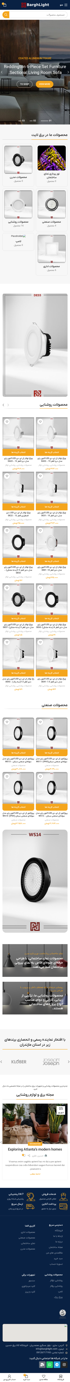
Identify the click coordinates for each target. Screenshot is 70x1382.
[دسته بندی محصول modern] (18, 165)
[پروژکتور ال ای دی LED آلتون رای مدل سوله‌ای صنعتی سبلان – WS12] (52, 788)
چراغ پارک (58, 1297)
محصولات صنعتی (52, 765)
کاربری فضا (30, 1225)
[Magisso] (18, 1062)
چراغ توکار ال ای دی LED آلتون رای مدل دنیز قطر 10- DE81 (51, 569)
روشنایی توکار (43, 465)
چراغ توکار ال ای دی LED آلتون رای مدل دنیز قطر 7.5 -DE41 (51, 680)
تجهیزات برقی (28, 1274)
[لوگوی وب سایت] (35, 4)
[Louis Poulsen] (51, 1062)
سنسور (31, 1280)
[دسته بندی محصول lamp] (18, 242)
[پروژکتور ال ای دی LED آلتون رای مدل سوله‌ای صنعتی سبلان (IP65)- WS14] (18, 788)
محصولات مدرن (27, 1248)
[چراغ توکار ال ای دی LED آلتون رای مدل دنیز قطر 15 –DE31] (52, 487)
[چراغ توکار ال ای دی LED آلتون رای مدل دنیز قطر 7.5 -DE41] (52, 654)
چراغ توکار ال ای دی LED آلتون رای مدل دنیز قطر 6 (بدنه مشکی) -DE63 (51, 626)
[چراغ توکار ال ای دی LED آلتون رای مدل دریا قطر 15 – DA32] (52, 433)
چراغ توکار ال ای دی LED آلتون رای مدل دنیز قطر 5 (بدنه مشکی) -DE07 (18, 626)
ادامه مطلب (35, 1174)
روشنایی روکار (56, 1286)
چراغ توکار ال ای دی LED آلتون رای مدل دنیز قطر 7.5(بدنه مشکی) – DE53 (18, 570)
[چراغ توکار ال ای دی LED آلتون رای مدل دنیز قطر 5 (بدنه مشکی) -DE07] (18, 599)
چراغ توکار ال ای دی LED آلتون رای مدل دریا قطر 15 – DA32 (51, 460)
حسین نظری (37, 1155)
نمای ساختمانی (28, 1243)
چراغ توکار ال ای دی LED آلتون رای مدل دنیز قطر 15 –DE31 (51, 514)
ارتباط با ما (58, 1236)
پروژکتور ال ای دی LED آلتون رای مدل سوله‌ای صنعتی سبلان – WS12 (52, 815)
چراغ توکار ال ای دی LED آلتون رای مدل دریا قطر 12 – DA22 (18, 460)
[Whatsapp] (49, 1364)
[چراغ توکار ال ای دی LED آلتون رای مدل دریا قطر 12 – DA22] (18, 433)
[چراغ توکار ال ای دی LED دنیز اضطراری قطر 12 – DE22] (18, 487)
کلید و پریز (30, 1291)
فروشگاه (59, 1230)
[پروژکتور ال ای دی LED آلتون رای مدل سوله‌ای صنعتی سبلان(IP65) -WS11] (52, 733)
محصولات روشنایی (57, 465)
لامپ (60, 1291)
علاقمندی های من (54, 1252)
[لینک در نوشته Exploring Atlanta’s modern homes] (35, 1124)
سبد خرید (58, 1258)
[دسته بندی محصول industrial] (52, 209)
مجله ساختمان (56, 1247)
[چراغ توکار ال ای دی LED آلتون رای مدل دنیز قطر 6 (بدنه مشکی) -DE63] (52, 599)
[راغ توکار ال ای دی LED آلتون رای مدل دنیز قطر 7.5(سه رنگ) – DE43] (18, 654)
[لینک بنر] (35, 960)
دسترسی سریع (56, 1225)
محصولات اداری (28, 1232)
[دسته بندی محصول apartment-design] (52, 165)
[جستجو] (5, 14)
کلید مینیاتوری (28, 1286)
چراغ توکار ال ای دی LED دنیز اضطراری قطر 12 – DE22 (18, 514)
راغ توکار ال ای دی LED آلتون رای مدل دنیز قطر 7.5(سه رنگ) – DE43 (18, 680)
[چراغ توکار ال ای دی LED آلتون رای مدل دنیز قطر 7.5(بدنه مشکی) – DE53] (18, 542)
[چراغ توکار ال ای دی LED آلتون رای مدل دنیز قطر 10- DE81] (52, 542)
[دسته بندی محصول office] (52, 254)
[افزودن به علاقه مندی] (40, 421)
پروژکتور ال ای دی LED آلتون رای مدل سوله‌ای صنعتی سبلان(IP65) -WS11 (52, 760)
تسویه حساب (56, 1264)
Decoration (35, 1144)
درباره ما (59, 1241)
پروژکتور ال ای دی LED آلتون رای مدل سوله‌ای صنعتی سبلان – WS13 (18, 760)
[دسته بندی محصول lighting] (18, 209)
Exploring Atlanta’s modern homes (35, 1149)
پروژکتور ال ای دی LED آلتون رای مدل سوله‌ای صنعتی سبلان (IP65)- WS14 (18, 815)
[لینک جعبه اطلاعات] (52, 1197)
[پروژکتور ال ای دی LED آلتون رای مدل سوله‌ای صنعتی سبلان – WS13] (18, 733)
